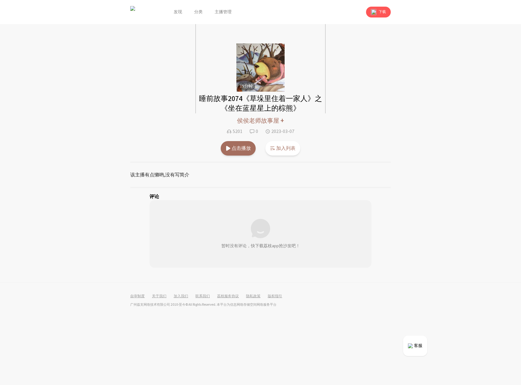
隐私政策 (253, 296)
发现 (178, 12)
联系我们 (202, 296)
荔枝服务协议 (228, 296)
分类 (198, 12)
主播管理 (223, 12)
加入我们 (181, 296)
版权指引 (275, 296)
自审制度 (137, 296)
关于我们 (159, 296)
